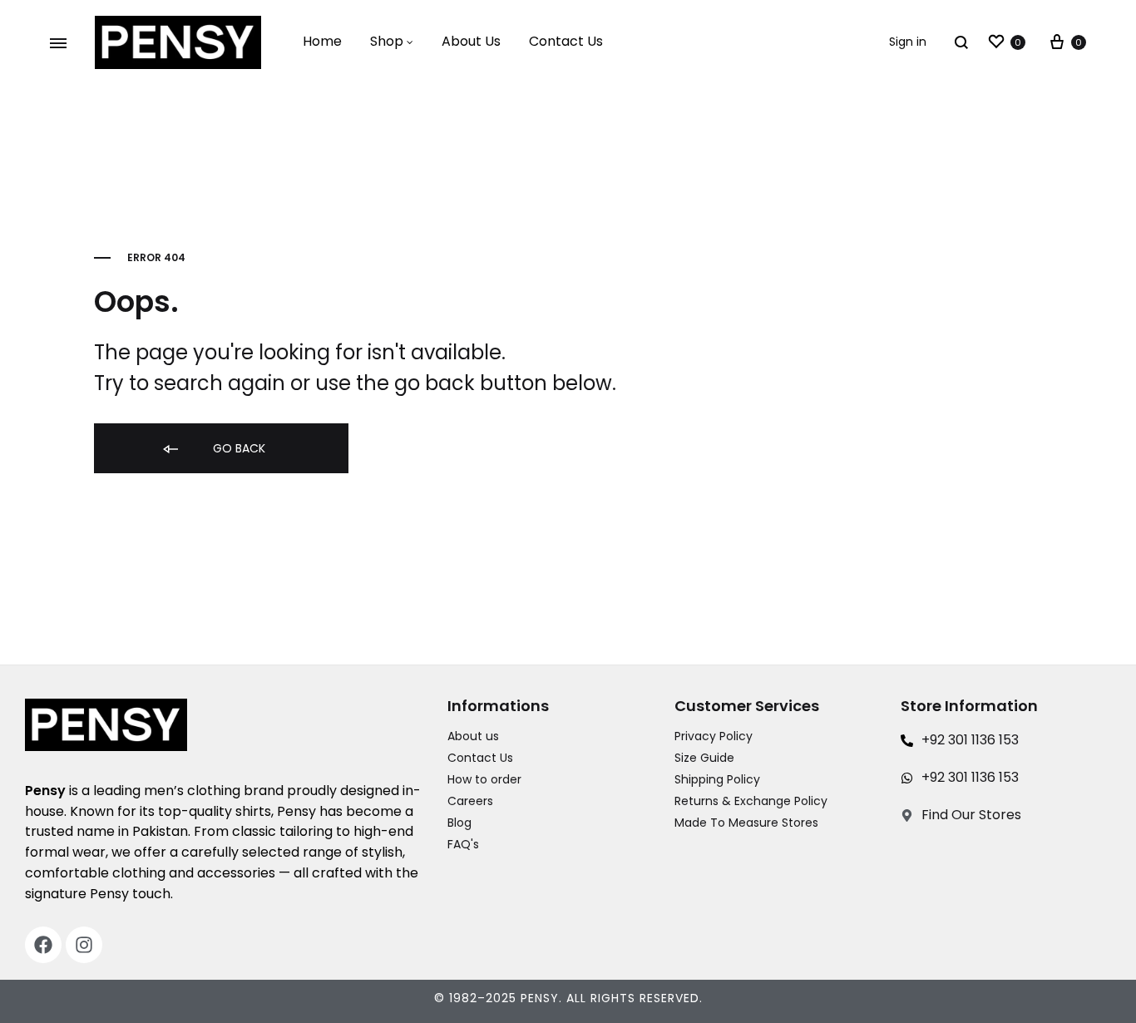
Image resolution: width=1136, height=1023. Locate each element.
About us (473, 736)
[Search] (961, 42)
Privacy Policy (713, 736)
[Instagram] (84, 945)
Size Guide (704, 757)
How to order (484, 779)
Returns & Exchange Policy (750, 801)
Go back (237, 448)
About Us (471, 41)
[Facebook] (43, 945)
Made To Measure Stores (746, 822)
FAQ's (463, 844)
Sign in (907, 41)
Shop (386, 41)
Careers (470, 801)
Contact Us (566, 41)
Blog (459, 822)
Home (322, 41)
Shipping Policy (717, 779)
